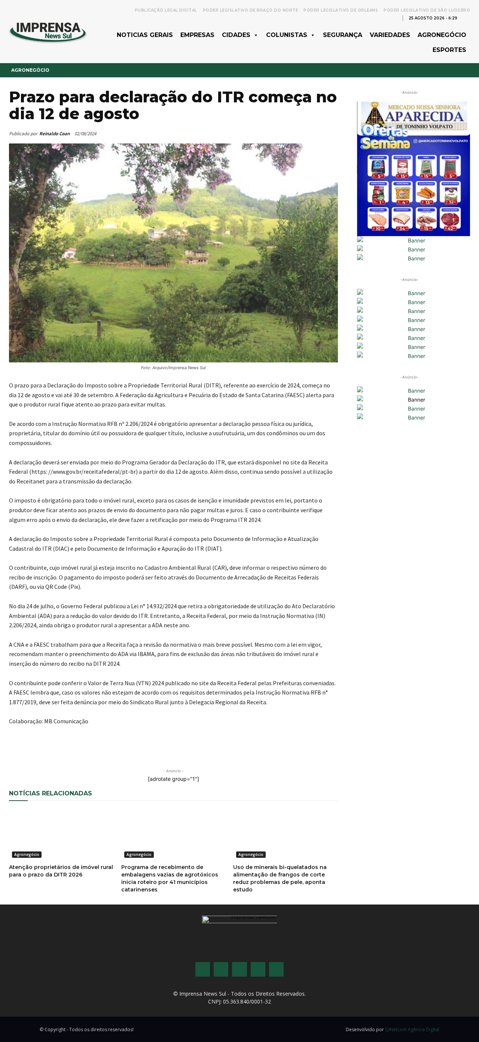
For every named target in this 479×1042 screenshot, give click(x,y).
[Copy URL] (166, 756)
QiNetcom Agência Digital (412, 1029)
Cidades (236, 34)
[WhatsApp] (80, 756)
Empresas (197, 34)
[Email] (97, 756)
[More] (184, 756)
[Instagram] (221, 969)
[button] (466, 17)
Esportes (449, 49)
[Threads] (276, 969)
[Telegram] (148, 756)
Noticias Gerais (145, 34)
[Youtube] (258, 969)
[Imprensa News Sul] (48, 31)
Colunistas (286, 34)
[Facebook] (62, 756)
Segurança (342, 34)
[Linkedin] (131, 756)
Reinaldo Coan (54, 133)
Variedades (390, 34)
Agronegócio (442, 34)
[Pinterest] (114, 756)
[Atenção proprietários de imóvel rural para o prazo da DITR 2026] (61, 834)
